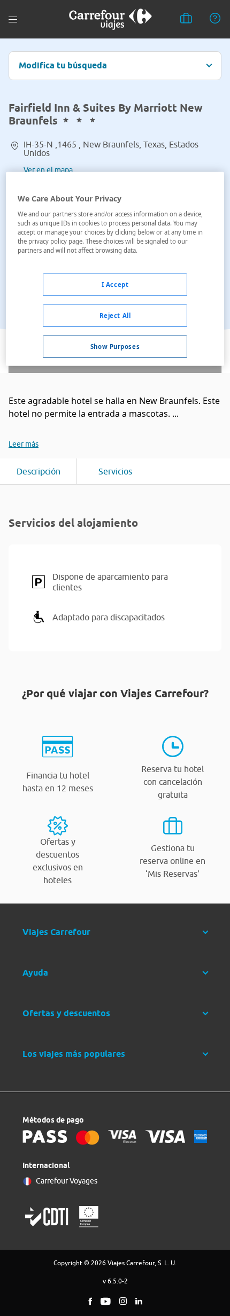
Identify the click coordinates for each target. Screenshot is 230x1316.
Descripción (38, 471)
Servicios (115, 471)
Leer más (24, 444)
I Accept (115, 285)
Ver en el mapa (48, 170)
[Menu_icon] (13, 19)
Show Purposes (115, 346)
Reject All (115, 316)
